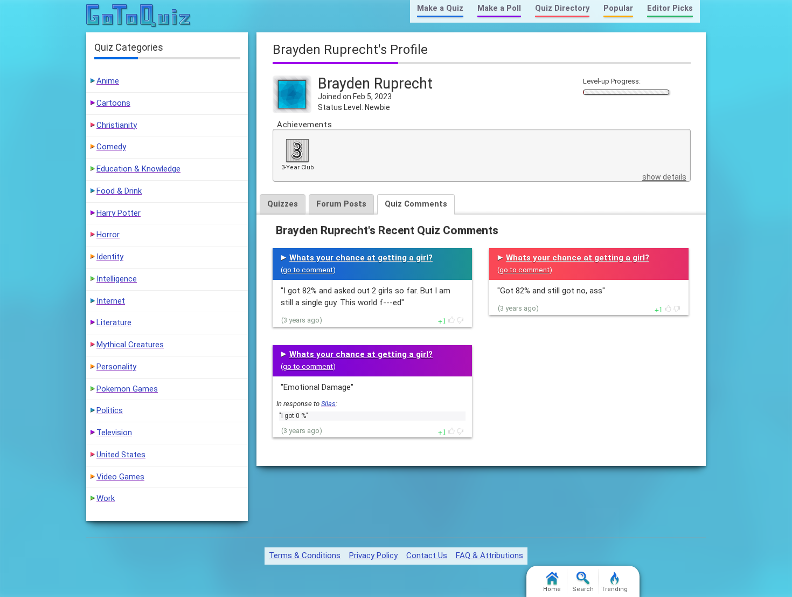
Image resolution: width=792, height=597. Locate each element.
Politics (109, 410)
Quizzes (282, 204)
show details (664, 177)
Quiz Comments (416, 204)
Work (105, 498)
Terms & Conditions (305, 555)
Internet (110, 301)
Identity (109, 257)
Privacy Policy (373, 555)
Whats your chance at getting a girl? (361, 258)
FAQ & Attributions (489, 555)
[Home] (138, 16)
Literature (113, 322)
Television (114, 432)
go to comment (308, 270)
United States (120, 454)
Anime (107, 81)
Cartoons (113, 103)
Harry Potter (118, 213)
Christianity (116, 125)
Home (552, 589)
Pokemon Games (127, 389)
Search (583, 589)
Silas (328, 404)
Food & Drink (119, 191)
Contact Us (426, 555)
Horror (108, 234)
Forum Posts (341, 204)
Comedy (111, 147)
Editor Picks (670, 8)
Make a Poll (499, 8)
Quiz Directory (562, 8)
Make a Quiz (440, 8)
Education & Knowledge (138, 169)
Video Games (120, 477)
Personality (116, 367)
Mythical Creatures (130, 344)
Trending (614, 589)
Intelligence (116, 279)
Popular (618, 8)
